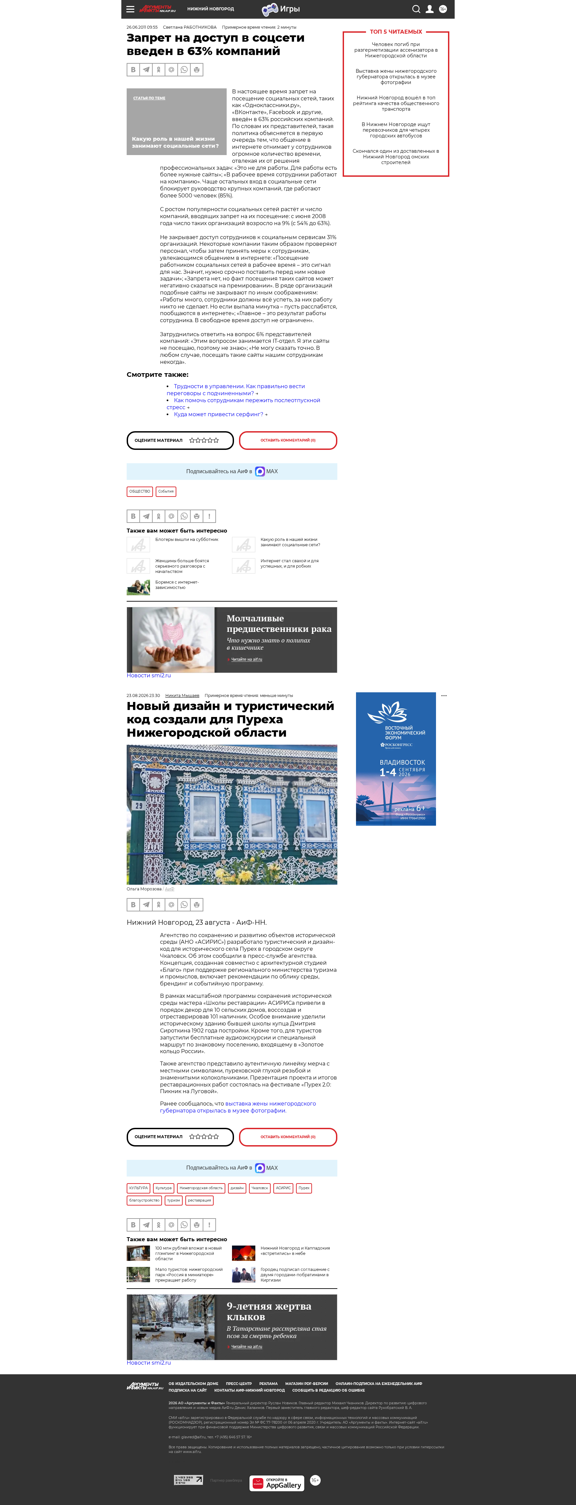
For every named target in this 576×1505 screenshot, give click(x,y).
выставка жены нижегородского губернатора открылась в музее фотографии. (238, 1107)
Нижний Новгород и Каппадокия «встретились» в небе (295, 1251)
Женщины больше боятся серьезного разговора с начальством (182, 566)
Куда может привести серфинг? (218, 414)
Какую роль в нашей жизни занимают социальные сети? (290, 542)
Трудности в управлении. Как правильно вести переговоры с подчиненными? (236, 390)
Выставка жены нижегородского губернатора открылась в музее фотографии (396, 76)
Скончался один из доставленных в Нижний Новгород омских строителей (396, 156)
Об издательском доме (193, 1384)
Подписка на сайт (188, 1390)
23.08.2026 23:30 (143, 695)
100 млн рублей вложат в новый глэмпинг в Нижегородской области (188, 1253)
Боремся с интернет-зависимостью (177, 585)
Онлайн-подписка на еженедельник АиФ (379, 1384)
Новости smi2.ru (149, 675)
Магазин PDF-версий (306, 1384)
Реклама (268, 1384)
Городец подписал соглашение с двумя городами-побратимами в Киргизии (295, 1275)
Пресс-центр (239, 1384)
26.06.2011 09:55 (142, 27)
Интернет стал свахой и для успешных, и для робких (290, 563)
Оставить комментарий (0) (288, 440)
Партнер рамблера (226, 1480)
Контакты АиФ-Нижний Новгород (249, 1390)
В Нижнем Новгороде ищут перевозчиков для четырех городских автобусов (396, 130)
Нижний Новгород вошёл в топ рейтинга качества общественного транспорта (396, 103)
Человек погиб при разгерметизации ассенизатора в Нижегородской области (396, 50)
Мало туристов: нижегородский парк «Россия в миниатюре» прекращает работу (189, 1275)
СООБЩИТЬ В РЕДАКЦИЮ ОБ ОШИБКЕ (328, 1390)
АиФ (169, 888)
